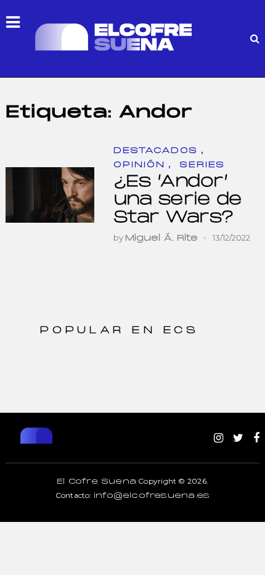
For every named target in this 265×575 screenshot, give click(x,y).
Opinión (139, 165)
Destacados (155, 150)
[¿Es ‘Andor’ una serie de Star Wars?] (50, 195)
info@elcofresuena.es (152, 496)
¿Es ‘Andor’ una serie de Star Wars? (177, 199)
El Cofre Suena (96, 482)
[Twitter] (238, 438)
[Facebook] (256, 438)
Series (202, 165)
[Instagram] (218, 438)
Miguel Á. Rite (161, 238)
